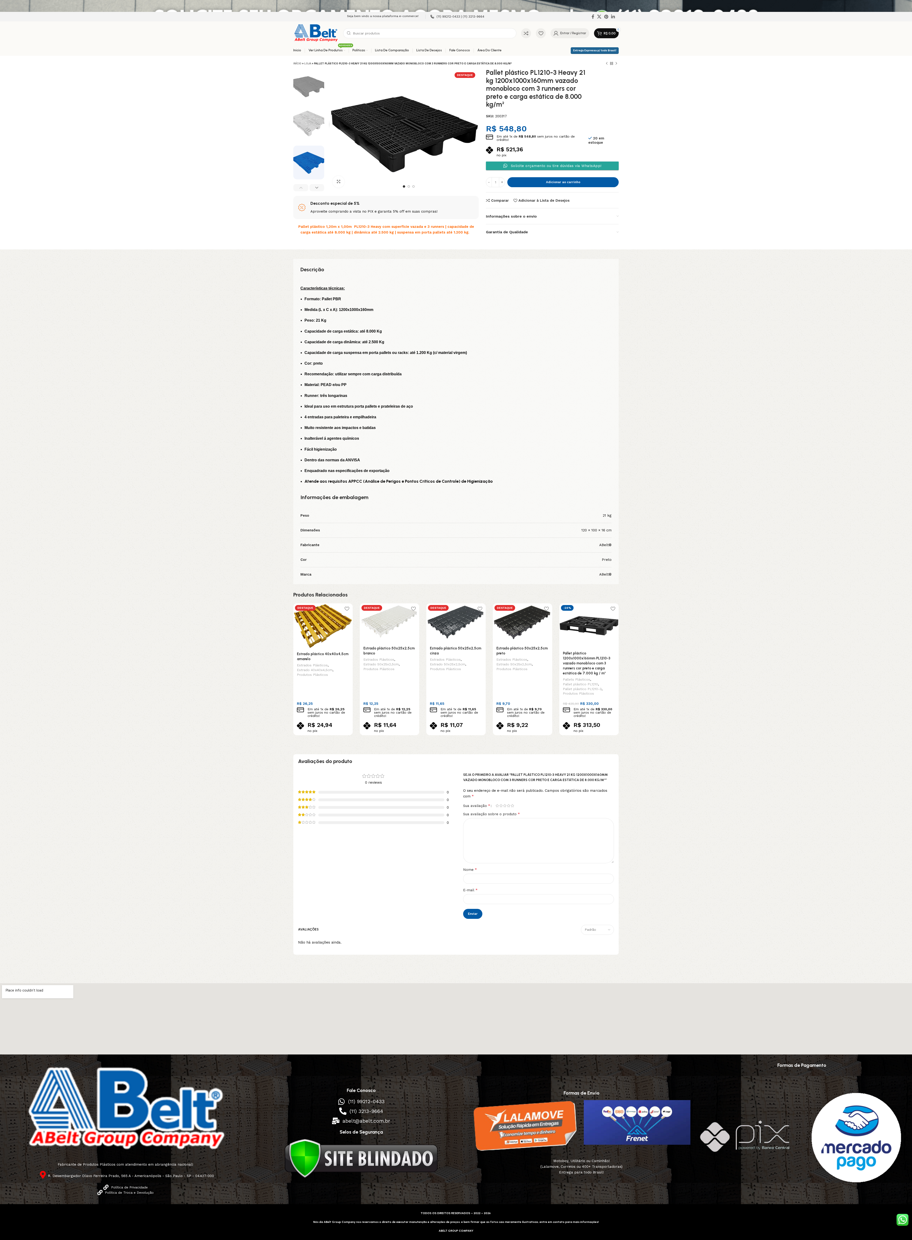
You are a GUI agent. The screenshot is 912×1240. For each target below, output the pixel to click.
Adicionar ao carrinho (563, 182)
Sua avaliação (476, 806)
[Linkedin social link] (613, 16)
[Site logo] (315, 33)
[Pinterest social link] (606, 16)
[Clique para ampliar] (338, 182)
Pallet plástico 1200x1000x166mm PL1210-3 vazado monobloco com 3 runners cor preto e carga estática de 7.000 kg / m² (586, 663)
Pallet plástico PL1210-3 (582, 689)
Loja (307, 63)
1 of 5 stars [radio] (497, 805)
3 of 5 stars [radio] (505, 805)
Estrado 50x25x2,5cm (381, 664)
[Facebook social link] (593, 16)
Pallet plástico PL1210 (580, 684)
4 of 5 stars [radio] (508, 805)
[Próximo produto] (616, 63)
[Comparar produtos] (526, 33)
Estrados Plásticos (312, 665)
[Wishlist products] (540, 33)
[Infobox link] (457, 17)
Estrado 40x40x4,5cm (314, 670)
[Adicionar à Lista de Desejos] (347, 608)
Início (297, 63)
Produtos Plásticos (312, 675)
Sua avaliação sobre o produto (491, 814)
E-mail (470, 890)
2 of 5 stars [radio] (501, 805)
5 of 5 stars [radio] (512, 805)
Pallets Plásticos (576, 679)
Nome (470, 869)
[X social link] (599, 16)
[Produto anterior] (606, 63)
